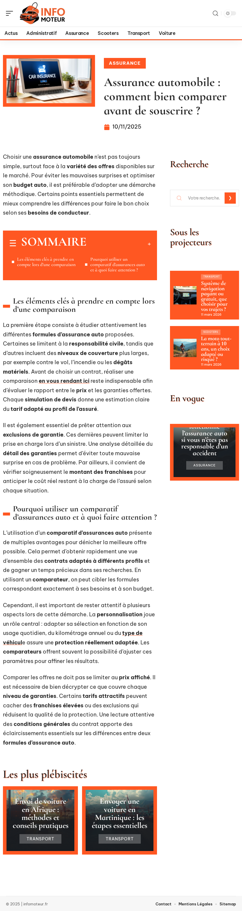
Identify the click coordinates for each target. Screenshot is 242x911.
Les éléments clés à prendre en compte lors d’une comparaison (46, 262)
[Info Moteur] (42, 13)
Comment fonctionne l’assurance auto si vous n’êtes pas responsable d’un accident (204, 436)
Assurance (125, 63)
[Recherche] (215, 13)
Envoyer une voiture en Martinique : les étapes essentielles (119, 813)
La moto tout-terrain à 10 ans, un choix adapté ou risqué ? (216, 349)
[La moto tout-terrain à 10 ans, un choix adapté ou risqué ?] (185, 348)
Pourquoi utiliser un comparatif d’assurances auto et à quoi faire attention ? (117, 264)
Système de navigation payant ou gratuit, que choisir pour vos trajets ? (214, 296)
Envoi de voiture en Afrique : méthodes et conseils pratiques (40, 813)
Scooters (210, 331)
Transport (41, 839)
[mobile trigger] (11, 13)
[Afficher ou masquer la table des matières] (118, 243)
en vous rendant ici (64, 380)
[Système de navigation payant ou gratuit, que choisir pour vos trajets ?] (185, 295)
